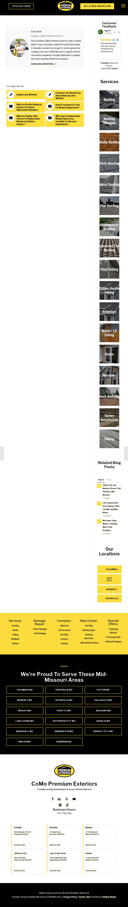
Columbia (18, 827)
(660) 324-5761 (90, 845)
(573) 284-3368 (19, 845)
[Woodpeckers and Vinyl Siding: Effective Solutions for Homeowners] (2, 453)
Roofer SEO (84, 897)
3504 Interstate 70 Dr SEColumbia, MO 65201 (22, 833)
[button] (119, 32)
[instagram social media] (60, 805)
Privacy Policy (70, 897)
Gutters (107, 533)
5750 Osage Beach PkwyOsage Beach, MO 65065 (58, 859)
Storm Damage (40, 629)
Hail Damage (40, 633)
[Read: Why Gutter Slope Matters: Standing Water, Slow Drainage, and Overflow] (99, 521)
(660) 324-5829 (55, 845)
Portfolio (64, 634)
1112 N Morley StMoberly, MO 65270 (92, 833)
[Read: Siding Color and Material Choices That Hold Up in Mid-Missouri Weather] (99, 486)
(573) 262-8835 (55, 871)
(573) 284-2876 (19, 871)
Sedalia (88, 853)
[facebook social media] (52, 799)
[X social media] (66, 799)
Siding (107, 498)
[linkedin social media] (59, 799)
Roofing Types (88, 630)
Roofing (108, 516)
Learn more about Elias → (43, 63)
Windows (15, 639)
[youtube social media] (74, 799)
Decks (15, 630)
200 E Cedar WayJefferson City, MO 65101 (23, 859)
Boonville (54, 827)
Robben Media (109, 897)
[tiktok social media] (67, 805)
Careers (64, 639)
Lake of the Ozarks (58, 853)
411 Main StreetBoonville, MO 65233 (57, 833)
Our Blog (89, 625)
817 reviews (113, 68)
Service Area (64, 630)
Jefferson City (20, 853)
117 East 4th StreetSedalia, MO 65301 (92, 859)
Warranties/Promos (89, 642)
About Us (64, 625)
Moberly (88, 827)
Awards (64, 643)
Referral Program (113, 641)
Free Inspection (113, 637)
